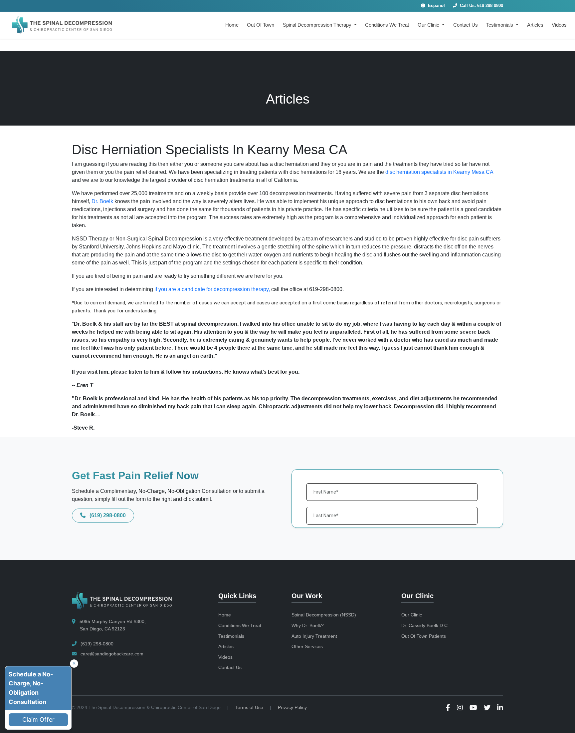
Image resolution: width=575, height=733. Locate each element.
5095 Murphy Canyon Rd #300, (112, 625)
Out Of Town (260, 25)
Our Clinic (411, 614)
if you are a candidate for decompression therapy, (212, 289)
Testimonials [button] (500, 25)
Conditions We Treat (387, 25)
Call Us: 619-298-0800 (481, 5)
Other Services (307, 646)
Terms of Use (249, 707)
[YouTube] (473, 707)
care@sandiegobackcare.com (111, 653)
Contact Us (465, 25)
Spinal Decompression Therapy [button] (318, 25)
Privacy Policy (292, 707)
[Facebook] (448, 707)
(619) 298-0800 (107, 515)
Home (232, 25)
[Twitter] (487, 707)
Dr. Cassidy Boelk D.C (424, 625)
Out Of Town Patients (423, 636)
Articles (535, 25)
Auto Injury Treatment (314, 636)
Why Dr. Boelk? (307, 625)
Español (436, 5)
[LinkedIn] (500, 707)
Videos (559, 25)
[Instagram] (460, 707)
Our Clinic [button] (429, 25)
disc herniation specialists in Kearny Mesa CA (439, 172)
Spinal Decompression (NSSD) (323, 614)
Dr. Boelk (103, 201)
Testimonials (231, 636)
